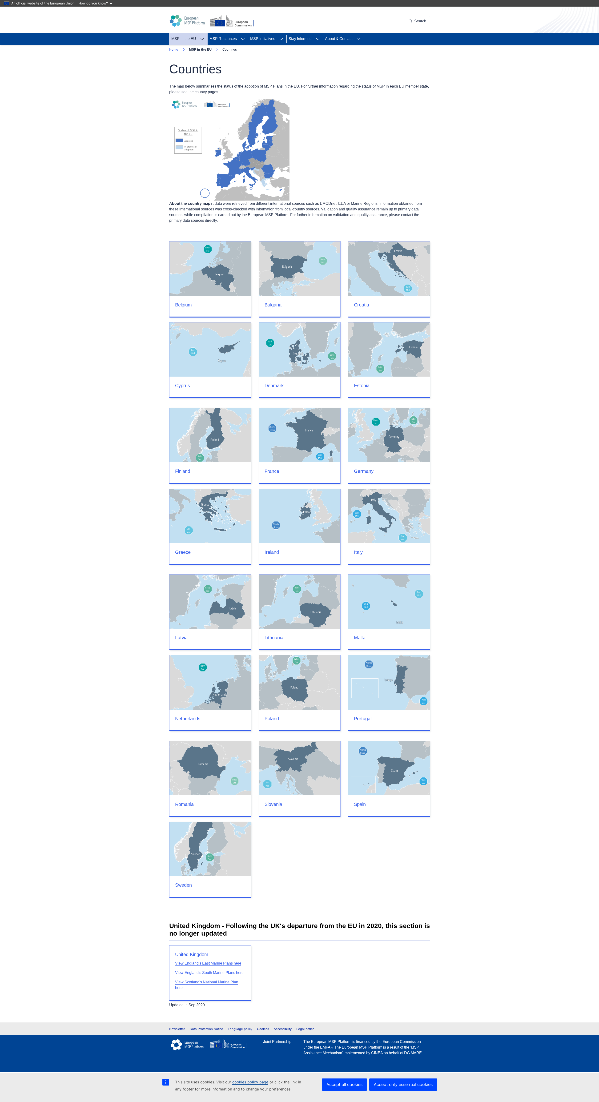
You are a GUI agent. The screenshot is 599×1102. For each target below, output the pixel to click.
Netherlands (187, 718)
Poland (272, 718)
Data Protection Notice (206, 1029)
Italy (358, 552)
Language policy (240, 1029)
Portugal (362, 718)
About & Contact (338, 39)
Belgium (183, 304)
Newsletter (177, 1029)
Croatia (361, 304)
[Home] (187, 20)
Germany (364, 471)
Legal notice (305, 1029)
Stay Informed (300, 39)
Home (173, 49)
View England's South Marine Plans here (209, 973)
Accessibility (283, 1029)
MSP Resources (223, 39)
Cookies (263, 1029)
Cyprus (182, 385)
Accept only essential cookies (403, 1084)
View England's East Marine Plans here (208, 963)
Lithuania (274, 637)
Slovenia (273, 804)
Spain (360, 804)
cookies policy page (250, 1082)
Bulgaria (273, 304)
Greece (183, 552)
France (272, 471)
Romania (184, 804)
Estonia (362, 385)
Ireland (272, 552)
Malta (360, 637)
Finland (182, 471)
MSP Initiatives (262, 39)
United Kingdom (191, 954)
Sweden (183, 885)
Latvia (181, 637)
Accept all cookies (344, 1084)
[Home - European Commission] (232, 21)
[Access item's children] (202, 39)
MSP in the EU (183, 39)
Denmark (274, 385)
